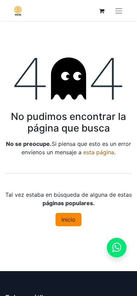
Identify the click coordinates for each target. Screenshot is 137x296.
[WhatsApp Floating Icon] (116, 247)
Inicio (68, 219)
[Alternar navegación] (118, 10)
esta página (98, 152)
